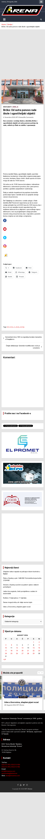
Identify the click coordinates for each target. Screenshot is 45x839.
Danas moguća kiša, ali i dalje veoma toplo (17, 602)
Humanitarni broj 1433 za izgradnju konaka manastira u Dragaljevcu (23, 338)
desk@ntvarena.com (13, 776)
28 (28, 653)
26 (17, 653)
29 (33, 653)
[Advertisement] (22, 52)
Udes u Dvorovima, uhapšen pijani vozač (17, 607)
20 (22, 651)
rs (14, 327)
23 (39, 651)
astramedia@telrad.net (9, 773)
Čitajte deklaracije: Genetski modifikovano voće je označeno (23, 347)
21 (28, 651)
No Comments (28, 117)
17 (6, 651)
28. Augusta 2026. (10, 705)
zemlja (22, 327)
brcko (11, 327)
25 (11, 653)
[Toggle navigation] (4, 19)
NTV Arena (19, 117)
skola (17, 327)
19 (17, 651)
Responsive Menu (41, 2)
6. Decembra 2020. (9, 117)
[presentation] (38, 672)
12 (17, 648)
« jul (4, 659)
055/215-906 (15, 767)
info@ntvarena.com (8, 771)
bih (8, 327)
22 (33, 651)
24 (6, 653)
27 (22, 653)
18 (11, 651)
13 (22, 648)
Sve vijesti (7, 107)
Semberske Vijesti (11, 697)
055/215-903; (6, 765)
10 (6, 648)
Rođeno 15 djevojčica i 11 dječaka (14, 598)
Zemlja (15, 107)
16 (39, 648)
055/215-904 (15, 765)
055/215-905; (6, 767)
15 (33, 648)
